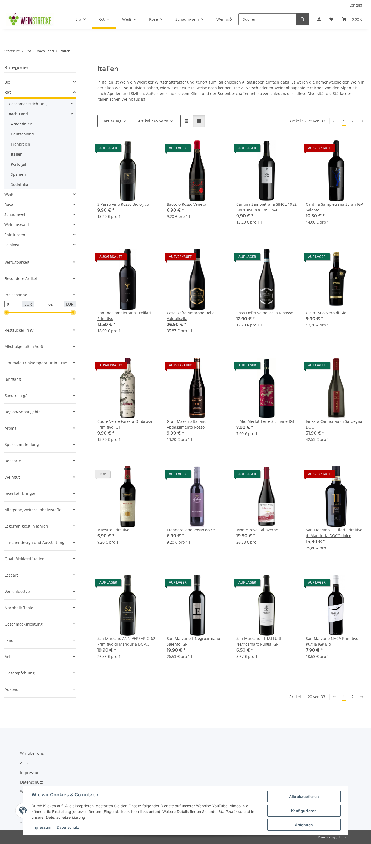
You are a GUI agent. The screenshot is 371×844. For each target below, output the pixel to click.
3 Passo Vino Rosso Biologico (123, 204)
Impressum (41, 827)
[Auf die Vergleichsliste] (135, 149)
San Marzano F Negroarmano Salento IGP (193, 641)
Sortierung (111, 121)
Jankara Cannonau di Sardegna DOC (334, 424)
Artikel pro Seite (153, 121)
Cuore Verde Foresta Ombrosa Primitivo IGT (124, 424)
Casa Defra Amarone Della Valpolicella (191, 315)
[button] (319, 19)
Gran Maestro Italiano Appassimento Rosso (186, 424)
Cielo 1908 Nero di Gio (326, 312)
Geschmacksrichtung (28, 103)
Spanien (18, 174)
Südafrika (19, 184)
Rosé (8, 204)
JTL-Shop (342, 837)
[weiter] (362, 121)
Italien (17, 154)
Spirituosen (14, 234)
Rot (7, 92)
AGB (24, 762)
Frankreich (20, 144)
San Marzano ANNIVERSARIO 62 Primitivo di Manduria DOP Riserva (126, 641)
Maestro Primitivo (113, 529)
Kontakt (355, 5)
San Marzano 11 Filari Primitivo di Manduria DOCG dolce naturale (334, 532)
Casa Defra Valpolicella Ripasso (264, 312)
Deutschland (22, 134)
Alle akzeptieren (304, 796)
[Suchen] (302, 19)
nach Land (18, 113)
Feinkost (11, 244)
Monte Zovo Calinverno (257, 529)
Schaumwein (16, 214)
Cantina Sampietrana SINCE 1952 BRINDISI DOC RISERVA (266, 207)
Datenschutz (68, 827)
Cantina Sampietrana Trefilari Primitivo (124, 315)
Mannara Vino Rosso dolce (191, 529)
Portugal (18, 164)
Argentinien (21, 124)
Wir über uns (32, 753)
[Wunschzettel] (331, 19)
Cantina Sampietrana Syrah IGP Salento (334, 207)
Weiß (9, 194)
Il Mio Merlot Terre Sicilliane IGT (265, 421)
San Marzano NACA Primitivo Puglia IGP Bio (332, 641)
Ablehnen (304, 825)
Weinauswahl (16, 224)
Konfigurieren (304, 810)
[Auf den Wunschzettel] (149, 149)
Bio (7, 82)
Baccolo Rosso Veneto (186, 204)
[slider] (6, 312)
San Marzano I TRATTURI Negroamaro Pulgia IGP (258, 641)
